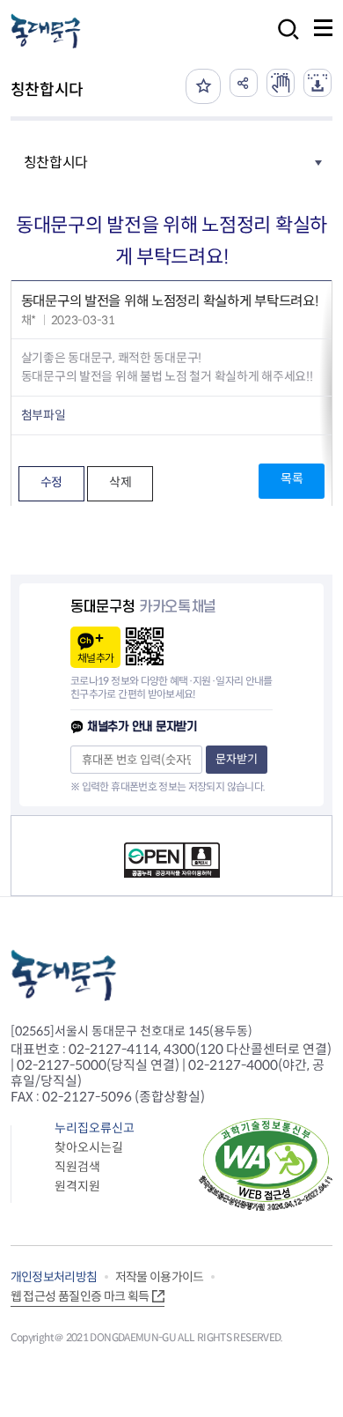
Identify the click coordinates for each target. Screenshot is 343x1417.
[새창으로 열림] (280, 83)
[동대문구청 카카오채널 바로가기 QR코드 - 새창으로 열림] (144, 646)
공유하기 (244, 83)
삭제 (120, 482)
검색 (283, 41)
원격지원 (77, 1186)
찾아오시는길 (89, 1147)
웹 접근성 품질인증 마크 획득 (80, 1296)
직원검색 (77, 1167)
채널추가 (95, 657)
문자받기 (236, 759)
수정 (51, 482)
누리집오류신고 (95, 1128)
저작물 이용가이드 (159, 1277)
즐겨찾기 (203, 86)
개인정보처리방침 (54, 1277)
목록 (292, 478)
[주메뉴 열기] (323, 27)
